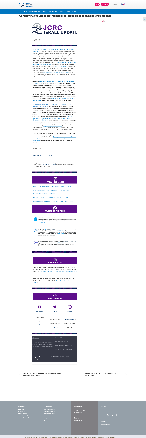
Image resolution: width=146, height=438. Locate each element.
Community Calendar (64, 11)
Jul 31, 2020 (107, 21)
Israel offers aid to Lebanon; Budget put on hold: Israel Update (101, 374)
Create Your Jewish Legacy (23, 417)
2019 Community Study (49, 409)
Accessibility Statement (49, 411)
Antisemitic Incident (105, 424)
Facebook (41, 325)
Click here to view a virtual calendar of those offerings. (59, 271)
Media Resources (48, 419)
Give (22, 11)
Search (114, 4)
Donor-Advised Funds (49, 413)
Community (34, 11)
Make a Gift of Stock (49, 417)
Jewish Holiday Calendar (50, 415)
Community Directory (22, 415)
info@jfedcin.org (78, 420)
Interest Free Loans (22, 419)
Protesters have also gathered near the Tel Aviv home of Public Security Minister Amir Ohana (53, 118)
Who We (52, 11)
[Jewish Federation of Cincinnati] (26, 4)
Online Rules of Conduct (50, 420)
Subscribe (106, 4)
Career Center (20, 409)
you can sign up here (49, 165)
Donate (97, 4)
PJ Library (19, 420)
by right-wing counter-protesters (52, 126)
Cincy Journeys (20, 411)
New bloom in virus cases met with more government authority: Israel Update (42, 374)
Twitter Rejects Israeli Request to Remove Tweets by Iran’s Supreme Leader (53, 201)
